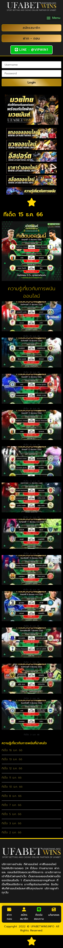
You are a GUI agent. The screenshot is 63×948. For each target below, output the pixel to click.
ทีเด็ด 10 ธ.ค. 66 (31, 589)
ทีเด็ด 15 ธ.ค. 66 (32, 444)
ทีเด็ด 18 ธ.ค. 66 (32, 372)
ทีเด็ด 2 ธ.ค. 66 (11, 832)
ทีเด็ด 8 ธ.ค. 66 (31, 626)
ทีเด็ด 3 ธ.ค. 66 (31, 734)
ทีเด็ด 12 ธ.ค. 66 (31, 517)
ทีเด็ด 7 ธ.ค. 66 (31, 662)
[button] (53, 18)
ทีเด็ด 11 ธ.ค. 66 (31, 553)
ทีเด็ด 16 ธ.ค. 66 (32, 408)
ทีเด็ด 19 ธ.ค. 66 (31, 336)
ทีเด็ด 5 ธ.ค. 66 (31, 698)
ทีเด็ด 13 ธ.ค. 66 (32, 481)
